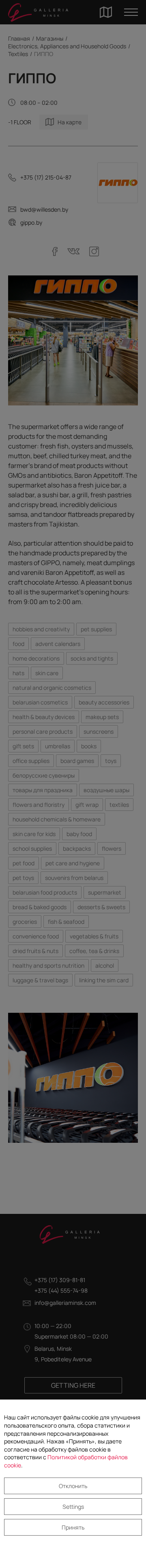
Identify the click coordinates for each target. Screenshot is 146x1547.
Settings (73, 1506)
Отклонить (73, 1486)
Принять (73, 1527)
